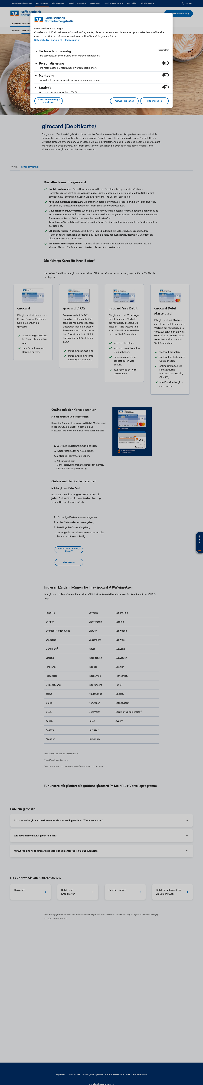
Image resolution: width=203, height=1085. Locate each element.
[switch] (165, 63)
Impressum (71, 39)
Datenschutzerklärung (47, 39)
